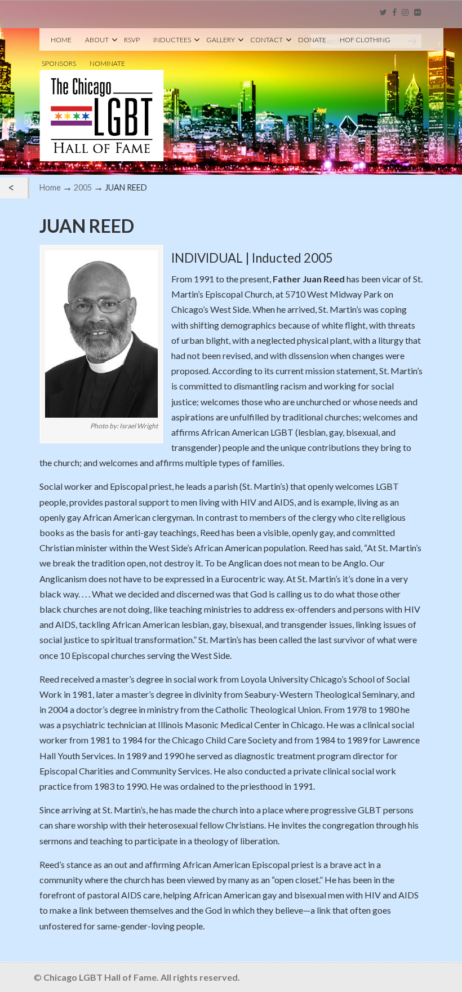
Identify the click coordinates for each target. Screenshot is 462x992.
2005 (83, 187)
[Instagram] (406, 12)
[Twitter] (382, 12)
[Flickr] (417, 12)
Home (50, 187)
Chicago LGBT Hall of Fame (101, 96)
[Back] (13, 188)
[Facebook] (394, 12)
